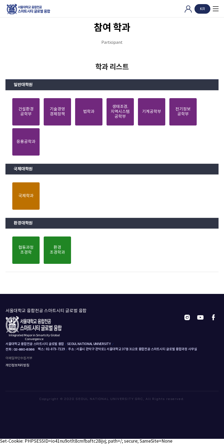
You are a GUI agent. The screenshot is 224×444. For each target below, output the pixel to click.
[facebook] (213, 317)
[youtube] (200, 317)
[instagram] (187, 317)
